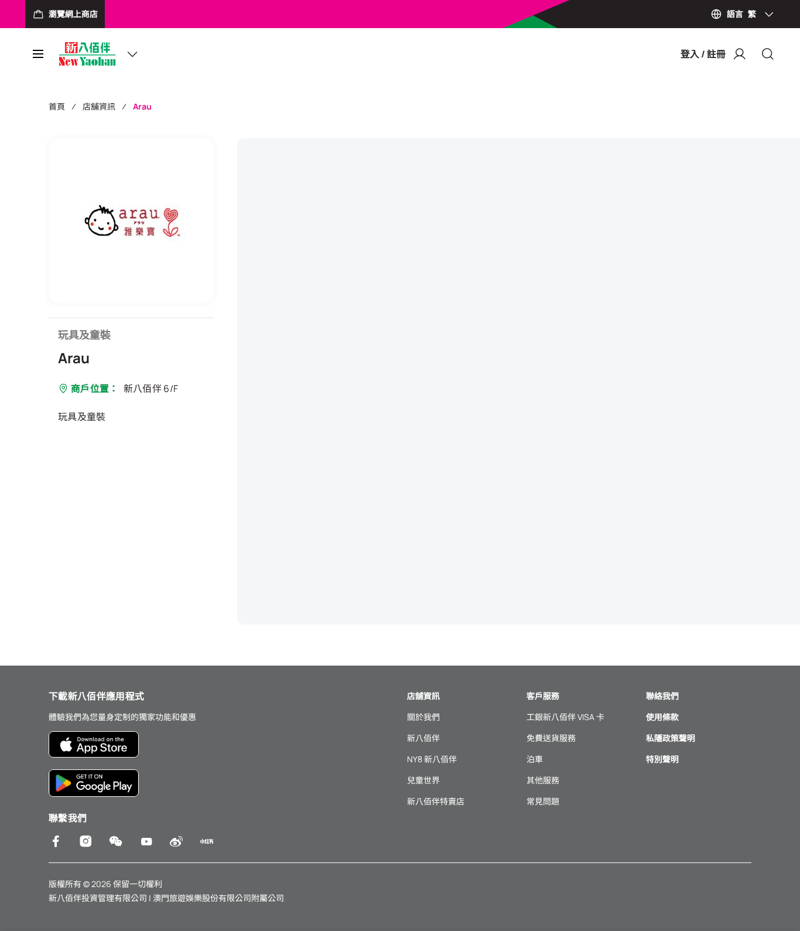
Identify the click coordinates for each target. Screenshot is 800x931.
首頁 (57, 106)
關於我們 (423, 716)
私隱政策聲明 (670, 738)
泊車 (535, 759)
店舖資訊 (99, 106)
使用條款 (662, 716)
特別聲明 (662, 759)
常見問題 (543, 801)
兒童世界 (423, 780)
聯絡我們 (662, 695)
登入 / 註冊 (703, 53)
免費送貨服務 (551, 738)
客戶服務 (543, 695)
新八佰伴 (423, 738)
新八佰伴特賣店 (435, 801)
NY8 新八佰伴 (432, 759)
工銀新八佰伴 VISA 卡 (565, 716)
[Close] (768, 54)
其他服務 (543, 780)
